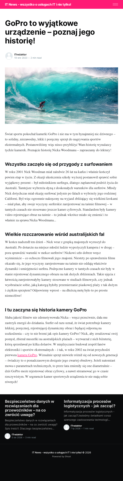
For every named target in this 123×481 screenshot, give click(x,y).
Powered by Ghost (61, 456)
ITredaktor (20, 54)
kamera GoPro (27, 355)
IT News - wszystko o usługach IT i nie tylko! (38, 4)
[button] (115, 4)
